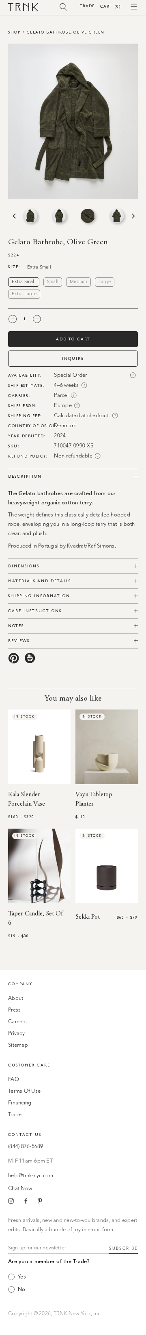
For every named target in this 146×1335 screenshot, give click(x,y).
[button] (63, 6)
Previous (13, 216)
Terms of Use (24, 1091)
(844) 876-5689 (25, 1146)
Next (133, 216)
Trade (87, 6)
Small (52, 282)
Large (105, 282)
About (15, 998)
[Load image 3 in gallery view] (88, 216)
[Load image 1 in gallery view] (30, 216)
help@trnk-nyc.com (30, 1175)
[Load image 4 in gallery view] (117, 216)
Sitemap (18, 1045)
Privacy (16, 1033)
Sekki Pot (87, 917)
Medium (78, 282)
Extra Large (24, 294)
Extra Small (24, 282)
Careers (17, 1021)
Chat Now (20, 1188)
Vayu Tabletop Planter (93, 799)
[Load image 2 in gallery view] (59, 216)
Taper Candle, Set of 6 (35, 918)
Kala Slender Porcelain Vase (26, 799)
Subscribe (123, 1249)
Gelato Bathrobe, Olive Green (66, 32)
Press (14, 1010)
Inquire (73, 358)
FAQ (13, 1079)
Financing (19, 1103)
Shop (14, 32)
